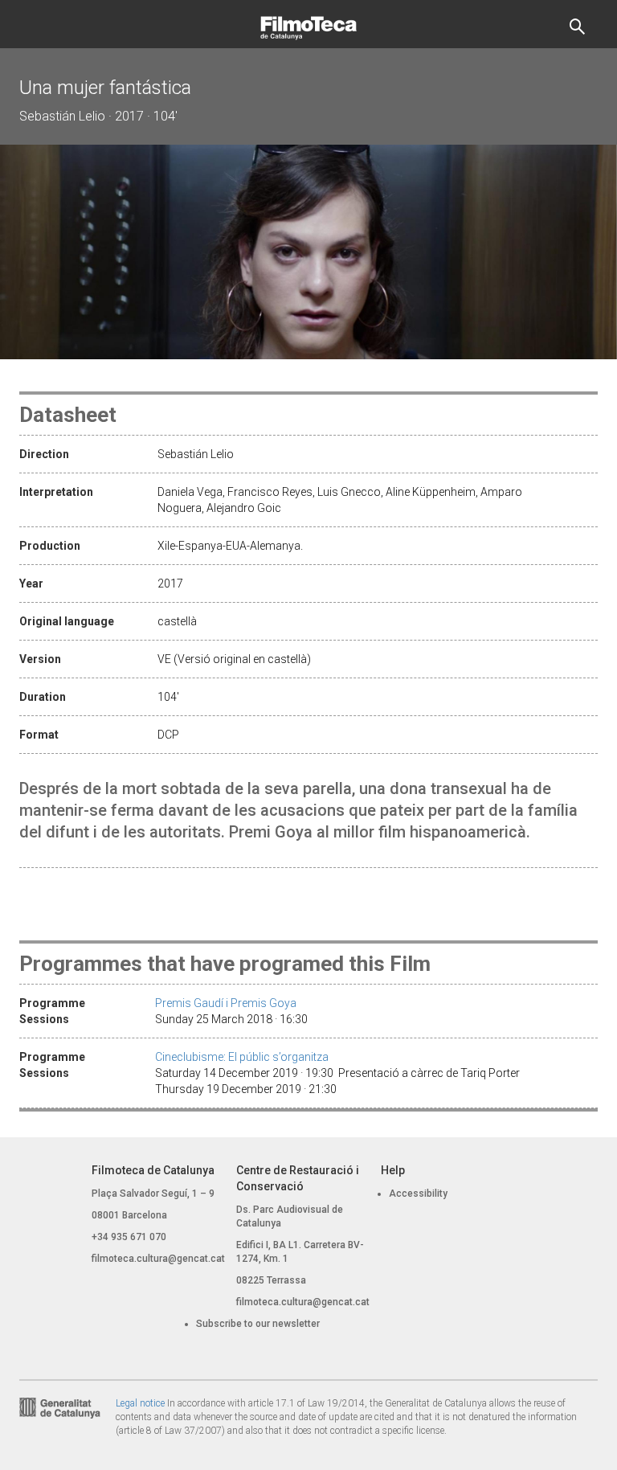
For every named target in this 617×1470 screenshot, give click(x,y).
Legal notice (140, 1403)
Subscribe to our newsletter (258, 1323)
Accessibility (418, 1193)
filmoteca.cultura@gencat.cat (158, 1258)
